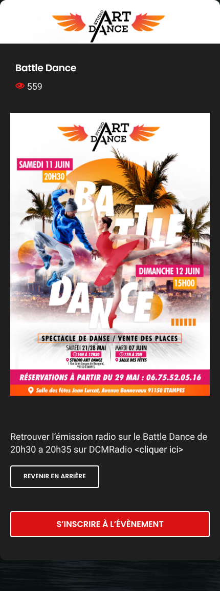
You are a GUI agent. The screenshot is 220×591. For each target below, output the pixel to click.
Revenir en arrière (55, 476)
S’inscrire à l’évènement (109, 524)
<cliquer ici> (159, 449)
